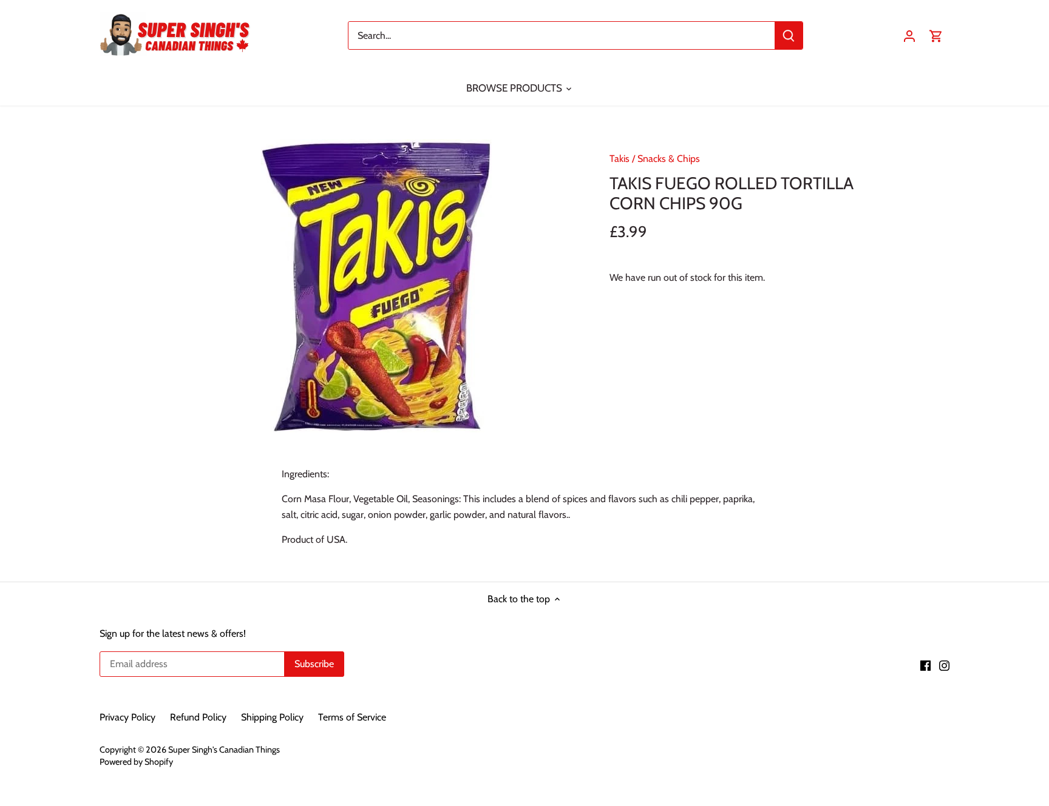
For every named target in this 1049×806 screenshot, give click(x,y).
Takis (619, 158)
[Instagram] (944, 664)
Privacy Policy (127, 717)
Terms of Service (352, 717)
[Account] (909, 35)
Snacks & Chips (668, 158)
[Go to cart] (936, 35)
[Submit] (789, 35)
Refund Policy (198, 717)
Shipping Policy (272, 717)
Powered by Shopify (136, 761)
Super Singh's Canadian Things (224, 749)
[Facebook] (925, 664)
